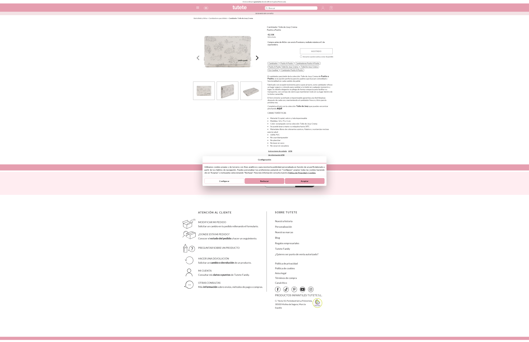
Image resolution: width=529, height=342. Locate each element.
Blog (277, 238)
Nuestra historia (283, 221)
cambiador (273, 63)
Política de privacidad (286, 263)
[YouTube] (302, 289)
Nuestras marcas (284, 232)
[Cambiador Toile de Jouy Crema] (227, 51)
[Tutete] (246, 9)
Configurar (224, 181)
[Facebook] (277, 289)
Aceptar (304, 181)
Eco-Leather (273, 70)
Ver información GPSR (276, 155)
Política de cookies (285, 268)
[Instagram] (311, 289)
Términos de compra (286, 278)
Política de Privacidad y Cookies (302, 173)
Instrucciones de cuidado (277, 151)
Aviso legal (280, 273)
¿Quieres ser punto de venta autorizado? (296, 254)
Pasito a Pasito (274, 30)
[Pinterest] (294, 289)
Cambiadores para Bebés (218, 18)
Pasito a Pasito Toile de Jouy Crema (283, 67)
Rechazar (264, 181)
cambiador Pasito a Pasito (292, 70)
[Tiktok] (286, 289)
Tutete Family (282, 249)
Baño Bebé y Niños (200, 18)
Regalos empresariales (287, 243)
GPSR (290, 151)
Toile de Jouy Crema (309, 67)
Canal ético (281, 283)
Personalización (283, 227)
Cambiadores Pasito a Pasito (307, 63)
